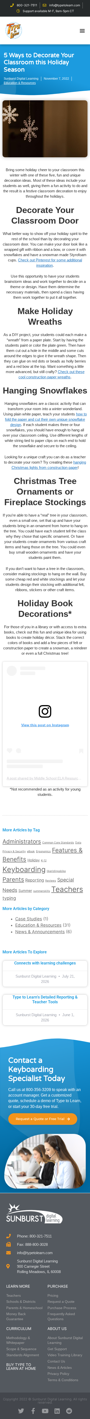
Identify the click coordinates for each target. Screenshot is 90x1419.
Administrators (21, 841)
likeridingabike (56, 871)
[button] (82, 30)
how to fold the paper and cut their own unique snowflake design (46, 419)
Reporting (34, 880)
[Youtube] (45, 1411)
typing (9, 898)
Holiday (34, 860)
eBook (31, 851)
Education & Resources (20, 83)
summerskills (41, 891)
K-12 (43, 860)
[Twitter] (21, 1411)
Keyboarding (24, 869)
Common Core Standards (58, 842)
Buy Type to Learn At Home (21, 1366)
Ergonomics (43, 851)
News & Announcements (40, 931)
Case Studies (28, 918)
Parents (13, 879)
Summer (25, 890)
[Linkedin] (57, 1411)
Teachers (67, 889)
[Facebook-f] (33, 1411)
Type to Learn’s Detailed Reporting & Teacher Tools (45, 999)
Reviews (50, 880)
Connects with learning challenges (45, 963)
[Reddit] (69, 1411)
